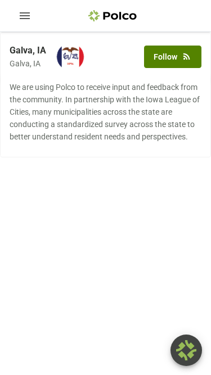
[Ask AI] (186, 350)
